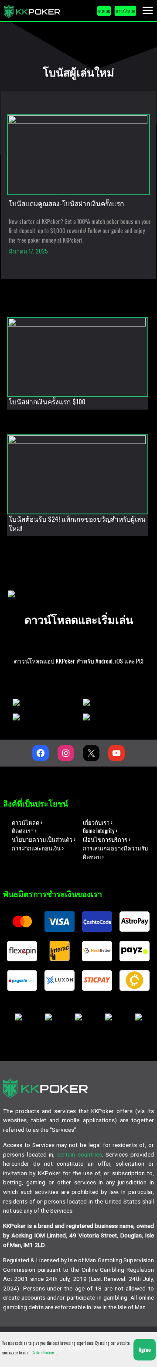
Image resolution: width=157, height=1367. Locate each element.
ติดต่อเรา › (24, 831)
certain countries (79, 1154)
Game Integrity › (100, 831)
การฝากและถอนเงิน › (38, 848)
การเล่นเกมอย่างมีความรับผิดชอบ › (115, 852)
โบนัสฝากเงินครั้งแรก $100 (47, 401)
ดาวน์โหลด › (27, 822)
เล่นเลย (104, 10)
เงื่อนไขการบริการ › (106, 839)
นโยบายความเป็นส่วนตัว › (43, 839)
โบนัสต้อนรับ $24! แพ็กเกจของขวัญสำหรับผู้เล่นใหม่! (77, 523)
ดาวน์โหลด (126, 10)
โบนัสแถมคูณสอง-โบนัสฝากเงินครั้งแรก (66, 203)
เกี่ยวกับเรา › (98, 822)
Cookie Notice (42, 1352)
